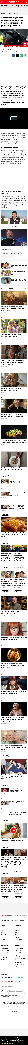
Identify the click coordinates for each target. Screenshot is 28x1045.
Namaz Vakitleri (5, 950)
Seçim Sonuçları (5, 952)
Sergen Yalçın (13, 253)
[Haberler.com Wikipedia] (6, 981)
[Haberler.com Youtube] (9, 981)
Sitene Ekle (18, 969)
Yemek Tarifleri (4, 959)
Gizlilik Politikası (19, 950)
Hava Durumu (4, 948)
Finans (16, 932)
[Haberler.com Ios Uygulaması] (4, 990)
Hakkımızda (3, 920)
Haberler (3, 925)
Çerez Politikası (19, 952)
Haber (8, 1006)
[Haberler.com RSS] (2, 981)
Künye (16, 920)
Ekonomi (3, 928)
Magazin (3, 932)
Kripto (2, 937)
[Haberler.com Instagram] (12, 977)
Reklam (8, 920)
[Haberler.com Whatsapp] (19, 977)
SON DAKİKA (5, 6)
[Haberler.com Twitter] (9, 977)
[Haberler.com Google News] (2, 977)
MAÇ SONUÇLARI (16, 6)
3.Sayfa (3, 939)
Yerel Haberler (18, 939)
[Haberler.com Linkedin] (15, 977)
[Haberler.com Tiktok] (12, 981)
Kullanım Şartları (19, 948)
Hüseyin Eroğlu (5, 253)
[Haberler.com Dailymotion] (19, 981)
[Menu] (2, 2)
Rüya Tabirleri (4, 957)
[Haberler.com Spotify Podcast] (22, 977)
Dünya (2, 941)
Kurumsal (17, 945)
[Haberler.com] (6, 915)
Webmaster (18, 962)
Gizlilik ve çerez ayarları (6, 1010)
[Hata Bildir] (14, 1010)
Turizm (17, 934)
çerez (7, 1039)
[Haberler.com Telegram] (15, 981)
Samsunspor (4, 256)
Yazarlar (17, 937)
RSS (16, 966)
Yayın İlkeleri (21, 920)
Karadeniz (11, 256)
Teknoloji (17, 930)
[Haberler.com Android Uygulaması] (12, 990)
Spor (10, 13)
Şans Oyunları (4, 955)
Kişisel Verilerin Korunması (19, 955)
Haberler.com (4, 945)
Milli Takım (20, 253)
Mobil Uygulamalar (19, 964)
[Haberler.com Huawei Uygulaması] (19, 990)
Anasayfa (3, 13)
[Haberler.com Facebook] (6, 977)
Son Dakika (4, 934)
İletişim (12, 920)
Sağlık (16, 928)
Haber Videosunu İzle (13, 46)
